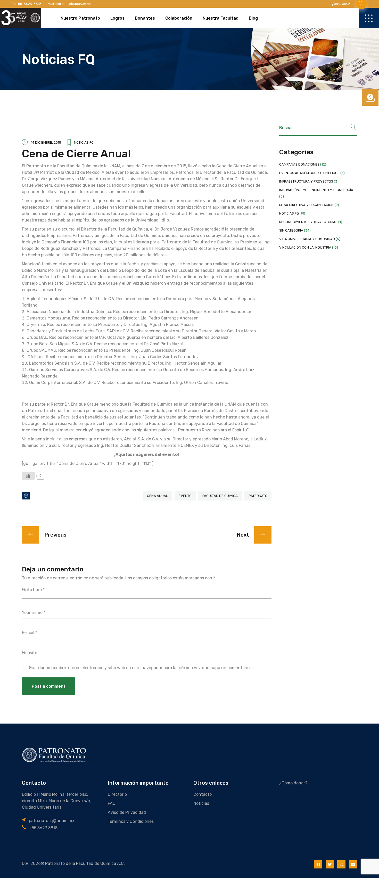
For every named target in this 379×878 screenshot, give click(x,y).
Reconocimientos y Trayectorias (308, 222)
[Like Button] (28, 476)
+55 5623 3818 (43, 827)
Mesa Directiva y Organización (306, 205)
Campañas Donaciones (299, 164)
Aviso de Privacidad (127, 812)
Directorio (117, 794)
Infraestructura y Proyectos (306, 181)
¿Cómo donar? (293, 783)
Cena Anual (157, 496)
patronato (258, 496)
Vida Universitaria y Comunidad (307, 239)
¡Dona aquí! (341, 4)
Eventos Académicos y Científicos (309, 173)
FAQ (112, 803)
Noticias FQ (84, 142)
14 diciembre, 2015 (46, 142)
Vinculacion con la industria (305, 247)
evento (185, 496)
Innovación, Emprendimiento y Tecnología (316, 190)
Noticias (201, 803)
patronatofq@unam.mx (73, 4)
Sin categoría (291, 230)
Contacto (202, 794)
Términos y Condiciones (131, 821)
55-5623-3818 (30, 4)
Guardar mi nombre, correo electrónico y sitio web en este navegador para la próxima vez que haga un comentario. (140, 667)
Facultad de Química (220, 496)
